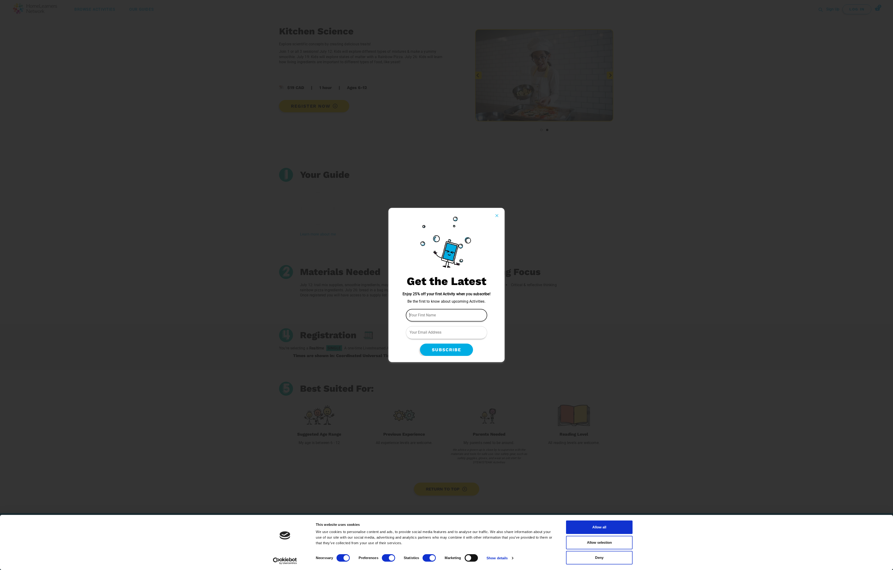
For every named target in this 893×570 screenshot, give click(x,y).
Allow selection (599, 542)
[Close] (497, 216)
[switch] (388, 558)
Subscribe (446, 349)
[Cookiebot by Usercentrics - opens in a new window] (285, 560)
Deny (599, 558)
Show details (497, 558)
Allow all (599, 527)
